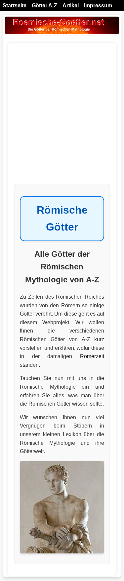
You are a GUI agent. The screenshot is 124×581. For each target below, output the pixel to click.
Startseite (14, 5)
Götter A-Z (44, 5)
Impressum (98, 5)
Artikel (70, 5)
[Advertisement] (62, 116)
